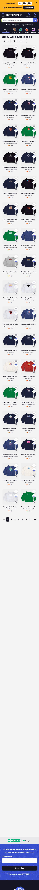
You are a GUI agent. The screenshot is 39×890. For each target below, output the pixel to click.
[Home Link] (14, 15)
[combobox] (17, 20)
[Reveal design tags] (16, 58)
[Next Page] (35, 519)
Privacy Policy (25, 873)
